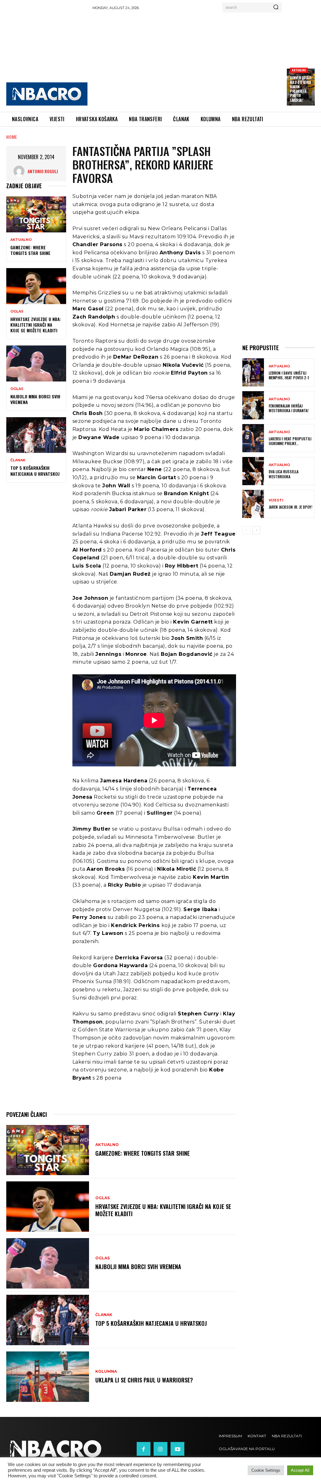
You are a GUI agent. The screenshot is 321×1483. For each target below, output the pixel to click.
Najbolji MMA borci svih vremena (35, 399)
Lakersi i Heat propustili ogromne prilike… (290, 441)
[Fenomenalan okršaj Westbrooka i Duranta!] (253, 405)
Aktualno (299, 70)
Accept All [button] (300, 1470)
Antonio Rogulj (43, 171)
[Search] (276, 8)
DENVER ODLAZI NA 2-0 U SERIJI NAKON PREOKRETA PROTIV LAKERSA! (300, 88)
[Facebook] (143, 1449)
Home (11, 136)
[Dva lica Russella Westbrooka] (253, 471)
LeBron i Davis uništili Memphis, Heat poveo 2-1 (289, 375)
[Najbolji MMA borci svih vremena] (36, 363)
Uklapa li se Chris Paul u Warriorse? (144, 1380)
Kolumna (106, 1371)
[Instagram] (160, 1449)
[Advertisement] (194, 60)
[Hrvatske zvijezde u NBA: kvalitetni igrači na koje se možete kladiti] (36, 286)
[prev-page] (246, 530)
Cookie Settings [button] (265, 1470)
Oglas (17, 311)
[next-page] (256, 530)
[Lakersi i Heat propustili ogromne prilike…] (253, 438)
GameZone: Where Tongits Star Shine (30, 250)
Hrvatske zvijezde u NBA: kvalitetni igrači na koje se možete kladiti (35, 325)
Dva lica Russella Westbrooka (283, 474)
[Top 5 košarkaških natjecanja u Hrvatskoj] (36, 435)
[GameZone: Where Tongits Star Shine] (36, 214)
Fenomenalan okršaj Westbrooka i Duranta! (288, 408)
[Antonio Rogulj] (20, 171)
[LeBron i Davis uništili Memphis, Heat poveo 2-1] (253, 372)
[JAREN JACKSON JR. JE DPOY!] (253, 504)
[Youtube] (177, 1449)
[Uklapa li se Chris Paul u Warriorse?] (47, 1376)
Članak (17, 460)
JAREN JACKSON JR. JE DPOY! (290, 507)
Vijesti (276, 500)
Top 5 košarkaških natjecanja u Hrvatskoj (35, 470)
